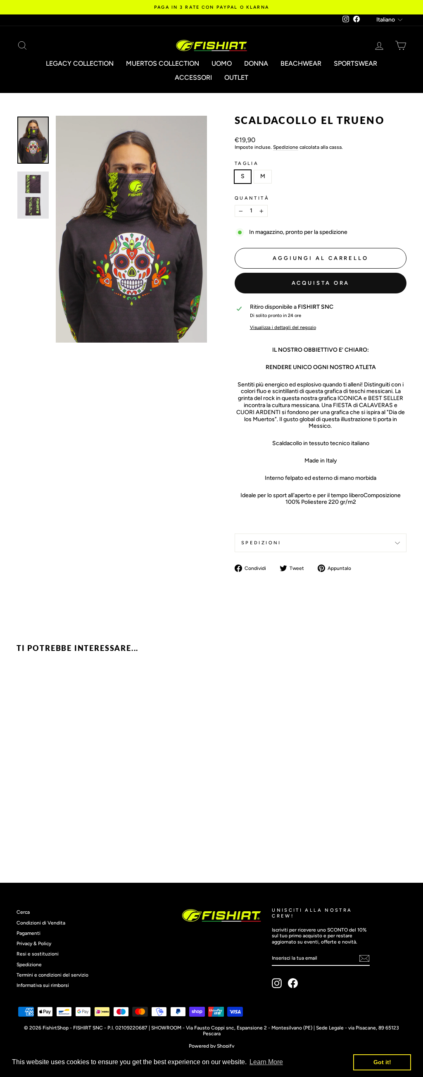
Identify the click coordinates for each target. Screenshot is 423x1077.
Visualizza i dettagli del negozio (283, 327)
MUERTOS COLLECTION (162, 63)
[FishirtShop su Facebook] (293, 983)
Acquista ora (321, 283)
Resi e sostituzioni (38, 954)
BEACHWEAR (300, 63)
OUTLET (236, 77)
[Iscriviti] (364, 958)
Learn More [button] (266, 1061)
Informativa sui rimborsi (43, 985)
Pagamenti (28, 933)
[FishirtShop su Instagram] (277, 983)
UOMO (222, 63)
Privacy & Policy (34, 943)
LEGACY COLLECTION (80, 63)
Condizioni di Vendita (41, 923)
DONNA (256, 63)
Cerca (23, 912)
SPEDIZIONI (261, 543)
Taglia (247, 163)
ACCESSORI (193, 77)
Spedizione (285, 147)
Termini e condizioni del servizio (52, 975)
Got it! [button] (382, 1062)
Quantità (252, 198)
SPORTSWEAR (355, 63)
